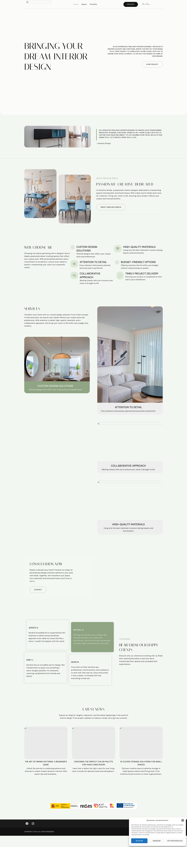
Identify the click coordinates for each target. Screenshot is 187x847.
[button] (183, 820)
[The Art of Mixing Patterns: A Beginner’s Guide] (46, 743)
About (84, 4)
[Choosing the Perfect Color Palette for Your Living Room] (93, 743)
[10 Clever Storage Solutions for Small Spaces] (141, 743)
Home (75, 4)
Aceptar (139, 841)
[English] (144, 4)
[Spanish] (148, 4)
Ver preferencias (175, 841)
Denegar (156, 841)
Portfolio (93, 4)
